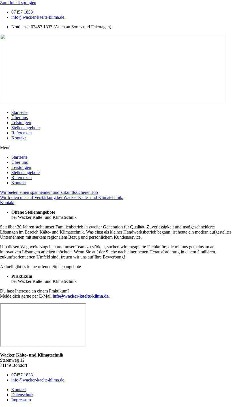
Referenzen (21, 132)
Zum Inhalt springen (18, 2)
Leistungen (21, 122)
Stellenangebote (25, 127)
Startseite (19, 112)
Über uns (19, 117)
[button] (116, 147)
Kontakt (18, 137)
